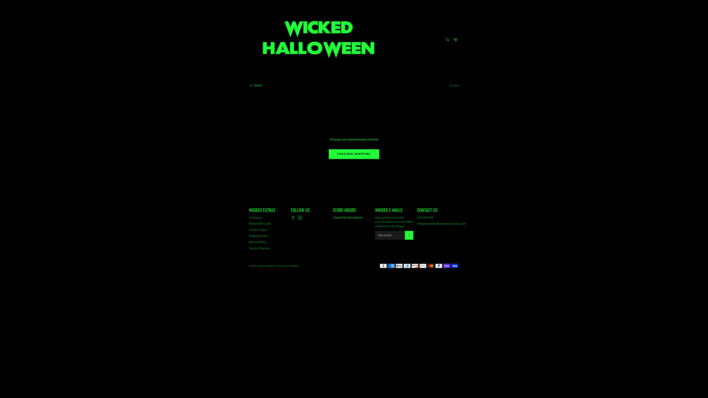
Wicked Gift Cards (260, 223)
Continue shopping (354, 154)
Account (454, 85)
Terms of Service (259, 248)
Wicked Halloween (267, 266)
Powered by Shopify (288, 266)
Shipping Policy (259, 236)
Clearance (255, 217)
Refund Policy (258, 242)
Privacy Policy (258, 230)
